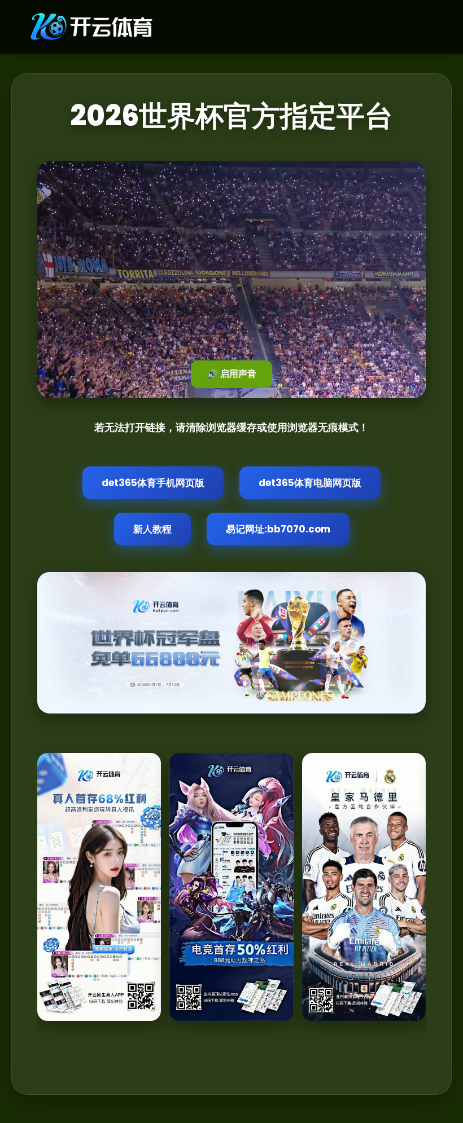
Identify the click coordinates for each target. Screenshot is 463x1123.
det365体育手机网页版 (153, 483)
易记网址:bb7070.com (278, 529)
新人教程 (152, 529)
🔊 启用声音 (231, 373)
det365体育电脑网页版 (310, 483)
